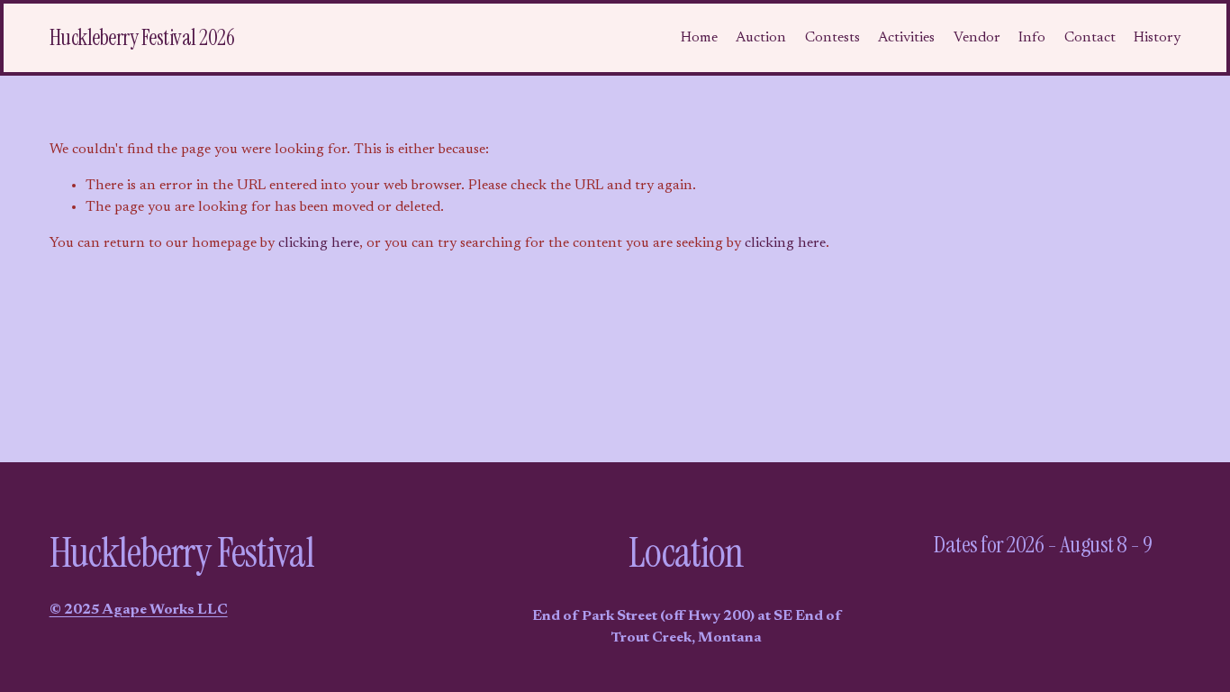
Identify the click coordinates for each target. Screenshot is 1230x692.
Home (699, 38)
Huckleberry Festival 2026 (142, 37)
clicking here (318, 243)
